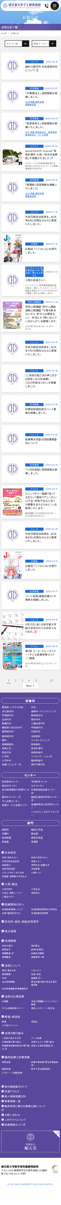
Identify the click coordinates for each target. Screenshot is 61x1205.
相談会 (34, 1021)
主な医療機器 (8, 981)
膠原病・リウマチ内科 (12, 707)
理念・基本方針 (9, 970)
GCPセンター (37, 785)
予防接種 (35, 868)
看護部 (34, 841)
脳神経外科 (37, 715)
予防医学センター (40, 781)
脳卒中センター (10, 797)
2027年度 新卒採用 (34, 193)
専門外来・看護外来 (40, 864)
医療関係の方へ (14, 904)
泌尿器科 (35, 736)
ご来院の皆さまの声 (11, 1037)
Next (29, 685)
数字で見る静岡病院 (40, 1068)
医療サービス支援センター (15, 805)
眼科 (4, 740)
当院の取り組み (14, 1033)
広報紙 (5, 1001)
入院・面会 (11, 884)
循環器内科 (8, 731)
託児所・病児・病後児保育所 (22, 921)
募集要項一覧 (37, 956)
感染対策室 (37, 837)
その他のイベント (10, 1025)
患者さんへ (36, 861)
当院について (13, 965)
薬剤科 (5, 829)
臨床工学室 (37, 829)
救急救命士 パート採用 (36, 134)
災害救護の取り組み (11, 1041)
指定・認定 (36, 974)
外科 (33, 707)
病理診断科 (37, 752)
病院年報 (6, 1068)
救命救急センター (11, 781)
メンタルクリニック (40, 740)
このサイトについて (15, 1119)
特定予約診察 (8, 868)
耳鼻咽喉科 (8, 744)
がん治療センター (11, 801)
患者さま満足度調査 (41, 1045)
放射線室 (6, 837)
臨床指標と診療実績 (17, 1057)
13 (51, 680)
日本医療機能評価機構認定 (15, 988)
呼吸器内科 (8, 715)
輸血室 (34, 833)
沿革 (4, 977)
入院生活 (35, 888)
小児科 (5, 756)
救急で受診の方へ (39, 857)
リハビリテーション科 (41, 756)
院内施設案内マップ (16, 1086)
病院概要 (6, 974)
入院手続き (7, 888)
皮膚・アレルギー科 (11, 764)
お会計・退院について (12, 892)
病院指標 (6, 1061)
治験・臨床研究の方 (11, 913)
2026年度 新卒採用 (34, 101)
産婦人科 (6, 748)
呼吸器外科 (37, 727)
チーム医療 (36, 1037)
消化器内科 (8, 711)
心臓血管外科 (38, 723)
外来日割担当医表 (10, 861)
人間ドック (36, 872)
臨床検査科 (37, 760)
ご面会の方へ (8, 896)
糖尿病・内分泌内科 (12, 727)
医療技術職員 (37, 953)
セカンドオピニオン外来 (13, 872)
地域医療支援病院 (39, 913)
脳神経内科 (8, 736)
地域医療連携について (12, 909)
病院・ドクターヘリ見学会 (43, 1008)
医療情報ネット (13, 1124)
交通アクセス (11, 1091)
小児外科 (6, 760)
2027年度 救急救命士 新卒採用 (41, 132)
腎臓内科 (6, 723)
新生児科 (6, 752)
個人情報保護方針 (15, 1096)
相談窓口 (6, 864)
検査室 (5, 841)
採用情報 (10, 941)
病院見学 (6, 949)
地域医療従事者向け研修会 (44, 909)
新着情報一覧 (12, 1101)
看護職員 (6, 953)
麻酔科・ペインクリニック (43, 711)
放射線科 (35, 744)
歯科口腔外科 (38, 764)
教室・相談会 (12, 1016)
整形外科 (35, 719)
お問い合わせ (12, 1115)
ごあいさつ (36, 970)
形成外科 (35, 731)
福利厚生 (35, 945)
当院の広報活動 (14, 996)
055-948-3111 (11, 1173)
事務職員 (6, 956)
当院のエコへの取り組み (42, 1041)
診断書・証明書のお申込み (14, 876)
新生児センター (10, 785)
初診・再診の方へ (10, 857)
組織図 (34, 977)
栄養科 (5, 833)
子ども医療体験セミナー (13, 1008)
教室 (4, 1021)
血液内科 (6, 719)
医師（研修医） (37, 949)
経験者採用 (30, 104)
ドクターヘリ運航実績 (12, 1072)
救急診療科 (37, 748)
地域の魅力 (7, 945)
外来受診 (10, 852)
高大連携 (10, 931)
